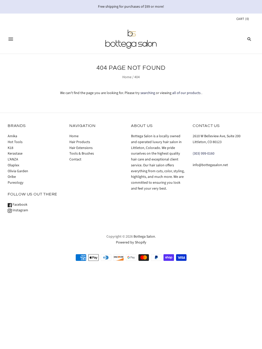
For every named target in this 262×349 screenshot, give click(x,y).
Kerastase (15, 153)
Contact (75, 159)
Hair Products (79, 142)
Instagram (20, 210)
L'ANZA (13, 159)
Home (127, 77)
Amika (12, 136)
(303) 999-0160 (203, 153)
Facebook (19, 204)
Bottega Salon (144, 236)
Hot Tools (15, 142)
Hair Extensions (81, 147)
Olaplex (13, 165)
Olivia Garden (18, 171)
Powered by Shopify (131, 242)
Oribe (12, 176)
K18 (10, 147)
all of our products (186, 93)
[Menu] (11, 39)
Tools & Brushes (81, 153)
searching (147, 93)
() (242, 19)
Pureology (16, 182)
